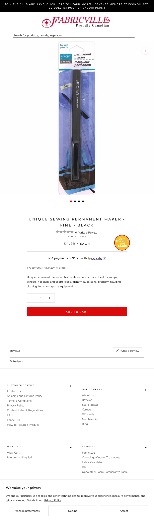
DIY (84, 467)
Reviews (87, 400)
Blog (85, 424)
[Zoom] (145, 50)
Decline (72, 511)
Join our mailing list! (19, 457)
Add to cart (77, 311)
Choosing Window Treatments (101, 457)
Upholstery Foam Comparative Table (105, 472)
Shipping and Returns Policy (24, 396)
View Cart (13, 453)
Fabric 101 (13, 420)
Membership (89, 419)
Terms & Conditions (19, 401)
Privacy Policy (15, 405)
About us (88, 395)
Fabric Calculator (92, 462)
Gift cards (88, 414)
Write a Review (87, 233)
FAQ (10, 415)
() (76, 233)
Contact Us (14, 391)
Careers (86, 409)
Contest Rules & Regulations (25, 410)
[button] (77, 258)
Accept (124, 511)
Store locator (90, 405)
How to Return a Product (23, 425)
